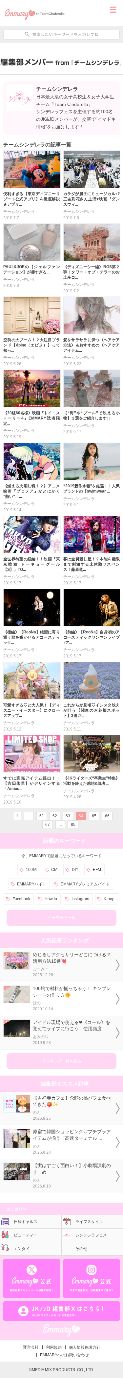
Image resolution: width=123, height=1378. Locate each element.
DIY (75, 869)
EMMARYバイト (31, 884)
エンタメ (22, 1248)
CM (54, 869)
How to (51, 899)
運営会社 (31, 1347)
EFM (97, 869)
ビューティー (25, 1235)
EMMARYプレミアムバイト (85, 884)
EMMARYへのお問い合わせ (64, 1355)
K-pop (109, 899)
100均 (31, 869)
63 (68, 816)
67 (47, 824)
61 (41, 816)
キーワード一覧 (61, 917)
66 (107, 816)
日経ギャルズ (25, 1221)
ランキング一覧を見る (61, 1061)
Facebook (21, 899)
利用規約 (54, 1347)
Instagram (80, 899)
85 (73, 824)
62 (54, 816)
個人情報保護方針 (84, 1347)
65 (94, 816)
